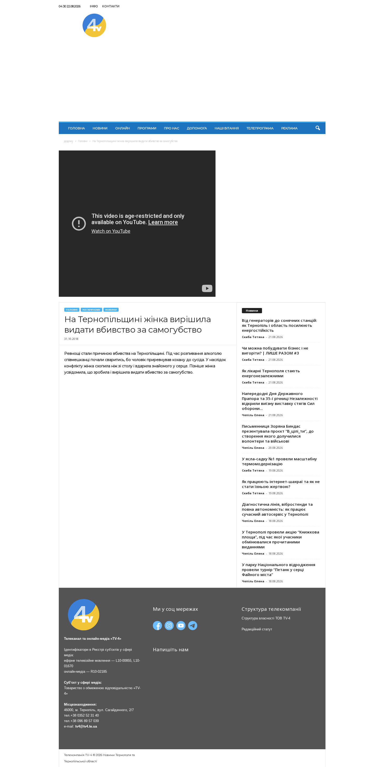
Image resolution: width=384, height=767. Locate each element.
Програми (147, 128)
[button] (317, 128)
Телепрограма (260, 128)
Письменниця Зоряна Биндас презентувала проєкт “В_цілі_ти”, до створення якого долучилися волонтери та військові (278, 433)
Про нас (171, 128)
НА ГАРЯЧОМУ (91, 309)
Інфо (94, 6)
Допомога (197, 128)
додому (68, 141)
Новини (100, 128)
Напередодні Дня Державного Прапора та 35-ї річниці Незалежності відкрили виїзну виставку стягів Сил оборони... (280, 401)
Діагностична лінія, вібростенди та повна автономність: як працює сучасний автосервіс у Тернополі (277, 509)
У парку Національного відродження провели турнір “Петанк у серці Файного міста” (278, 569)
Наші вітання (227, 128)
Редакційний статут (257, 629)
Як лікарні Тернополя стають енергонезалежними (271, 373)
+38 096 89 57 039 (85, 721)
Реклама (289, 128)
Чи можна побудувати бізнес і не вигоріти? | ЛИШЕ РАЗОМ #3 (275, 350)
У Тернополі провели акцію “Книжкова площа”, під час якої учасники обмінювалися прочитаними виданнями (280, 539)
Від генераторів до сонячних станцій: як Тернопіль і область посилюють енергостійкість (279, 325)
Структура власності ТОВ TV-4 (266, 618)
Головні (83, 141)
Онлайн (122, 128)
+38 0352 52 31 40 (85, 715)
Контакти (110, 6)
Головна (76, 128)
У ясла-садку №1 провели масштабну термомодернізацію (279, 461)
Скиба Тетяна (253, 337)
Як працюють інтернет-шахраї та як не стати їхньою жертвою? (281, 484)
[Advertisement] (192, 82)
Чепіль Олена (253, 415)
